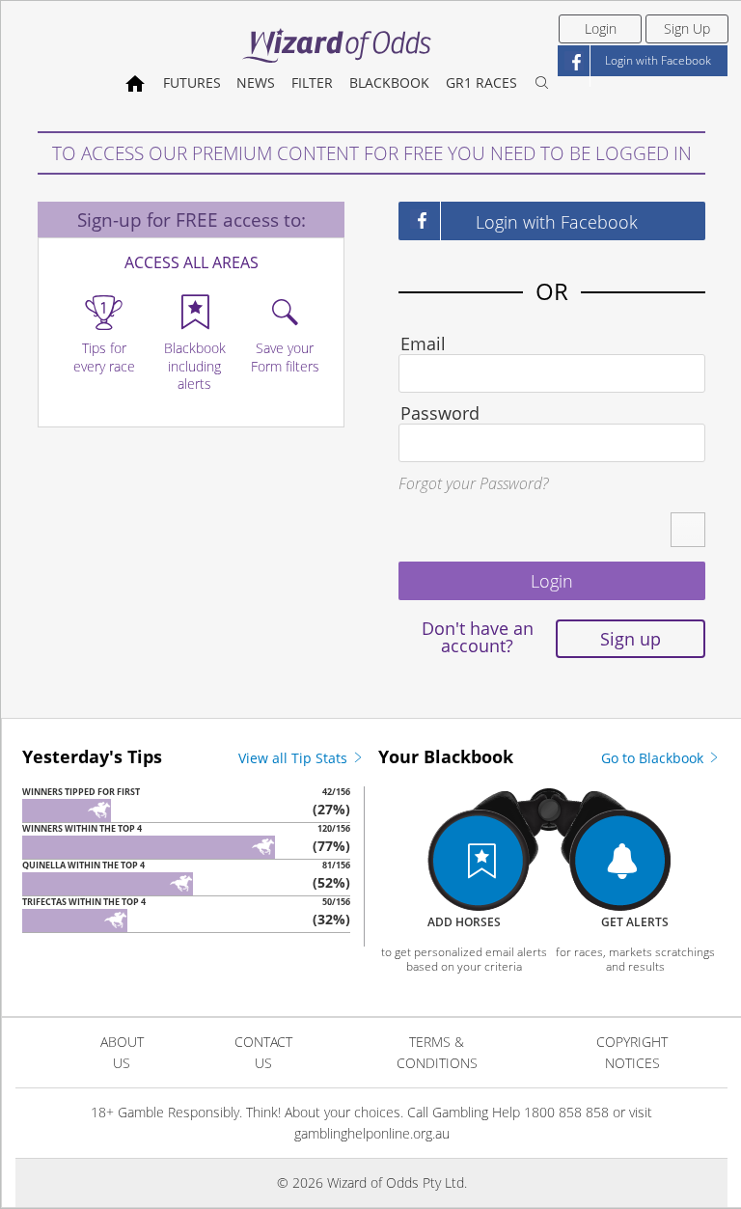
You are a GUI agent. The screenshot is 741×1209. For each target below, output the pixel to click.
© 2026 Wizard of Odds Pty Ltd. (372, 1182)
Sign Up (687, 28)
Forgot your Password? (473, 483)
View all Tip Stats (294, 758)
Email (423, 343)
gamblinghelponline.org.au (372, 1133)
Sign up (630, 638)
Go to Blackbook (654, 758)
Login (601, 28)
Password (440, 413)
